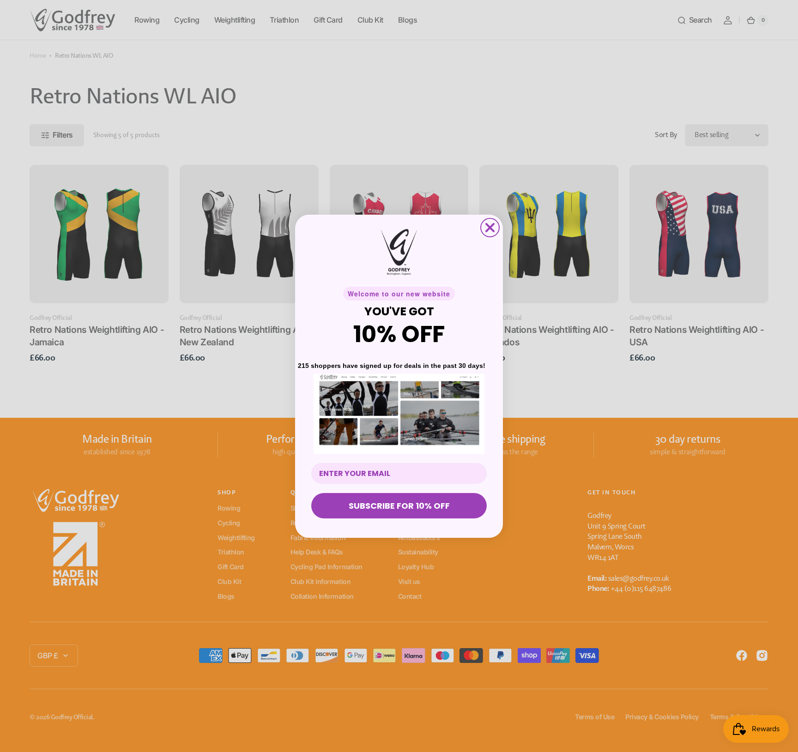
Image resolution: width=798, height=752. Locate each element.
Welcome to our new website (399, 293)
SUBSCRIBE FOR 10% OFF (399, 505)
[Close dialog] (490, 227)
